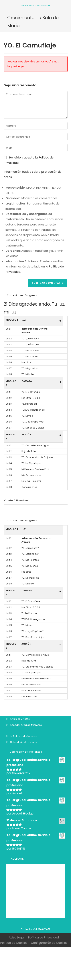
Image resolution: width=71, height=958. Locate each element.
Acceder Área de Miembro (26, 725)
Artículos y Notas (20, 719)
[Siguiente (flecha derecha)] (4, 956)
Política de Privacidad (43, 937)
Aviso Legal (16, 937)
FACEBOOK (17, 859)
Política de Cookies (13, 943)
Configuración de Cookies (49, 943)
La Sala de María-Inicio (23, 736)
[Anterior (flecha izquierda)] (1, 956)
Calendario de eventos (24, 742)
